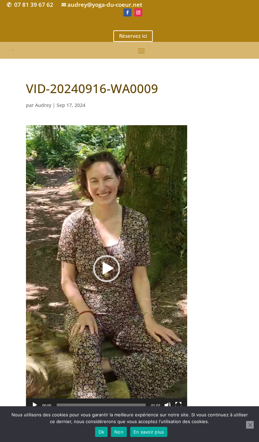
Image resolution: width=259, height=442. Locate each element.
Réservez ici (133, 35)
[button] (106, 268)
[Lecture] (34, 405)
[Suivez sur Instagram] (138, 12)
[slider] (101, 405)
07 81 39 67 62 (33, 4)
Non (118, 432)
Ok (101, 432)
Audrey (43, 105)
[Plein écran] (178, 405)
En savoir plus (149, 432)
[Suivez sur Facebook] (127, 12)
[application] (106, 268)
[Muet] (167, 405)
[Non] (250, 425)
